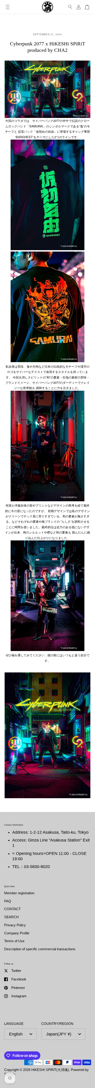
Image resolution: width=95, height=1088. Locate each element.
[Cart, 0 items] (87, 7)
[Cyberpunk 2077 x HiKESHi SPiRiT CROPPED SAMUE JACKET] (47, 650)
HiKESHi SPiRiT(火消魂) (50, 1070)
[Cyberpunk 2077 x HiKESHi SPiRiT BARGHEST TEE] (47, 249)
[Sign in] (78, 7)
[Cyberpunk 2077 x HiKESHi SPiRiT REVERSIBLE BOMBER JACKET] (47, 500)
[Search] (70, 7)
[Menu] (7, 7)
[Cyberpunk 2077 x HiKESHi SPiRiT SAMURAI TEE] (47, 361)
